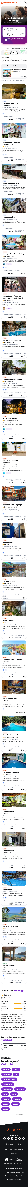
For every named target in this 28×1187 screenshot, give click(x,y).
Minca (5, 1094)
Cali (16, 1074)
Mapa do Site (19, 1175)
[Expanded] (3, 48)
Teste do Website (10, 1175)
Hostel (4, 251)
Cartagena (6, 1074)
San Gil (5, 1109)
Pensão (5, 963)
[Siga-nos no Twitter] (8, 1138)
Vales (22, 1172)
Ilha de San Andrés (9, 1079)
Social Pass (14, 1153)
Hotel (4, 101)
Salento (5, 1104)
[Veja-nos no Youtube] (16, 1138)
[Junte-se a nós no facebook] (4, 1138)
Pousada (20, 1149)
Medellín (6, 1069)
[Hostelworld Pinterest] (19, 1138)
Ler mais (17, 81)
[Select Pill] (21, 2)
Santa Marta (7, 1089)
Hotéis (15, 1149)
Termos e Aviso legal (9, 1172)
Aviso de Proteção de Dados (14, 1168)
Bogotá (16, 1069)
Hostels (11, 1149)
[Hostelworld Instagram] (12, 1138)
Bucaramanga (7, 1084)
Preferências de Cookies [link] (14, 1179)
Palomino (6, 1099)
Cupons (18, 1172)
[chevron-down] (15, 996)
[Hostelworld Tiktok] (23, 1138)
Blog (6, 1149)
